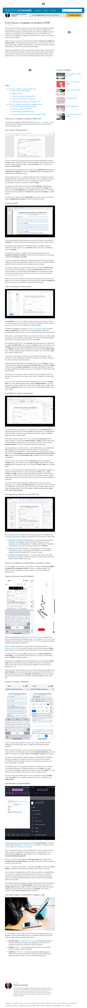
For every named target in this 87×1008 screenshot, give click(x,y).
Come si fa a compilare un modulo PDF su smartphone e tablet (25, 104)
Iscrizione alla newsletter (29, 1003)
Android (35, 639)
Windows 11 (39, 122)
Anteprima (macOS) (17, 93)
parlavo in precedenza (34, 637)
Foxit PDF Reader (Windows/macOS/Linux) (24, 99)
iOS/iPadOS (37, 641)
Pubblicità (42, 1003)
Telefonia (46, 10)
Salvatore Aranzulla (10, 24)
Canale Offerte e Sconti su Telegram (19, 15)
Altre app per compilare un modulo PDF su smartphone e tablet (29, 114)
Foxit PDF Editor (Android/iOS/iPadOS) (23, 111)
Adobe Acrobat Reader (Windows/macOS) (23, 96)
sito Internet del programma (34, 328)
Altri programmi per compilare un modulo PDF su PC (26, 101)
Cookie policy (64, 1003)
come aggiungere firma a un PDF (14, 275)
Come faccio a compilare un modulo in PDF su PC (22, 89)
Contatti (38, 1003)
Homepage (8, 1003)
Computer (38, 10)
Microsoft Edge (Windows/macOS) (21, 91)
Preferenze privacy (72, 1003)
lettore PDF (20, 321)
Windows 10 (47, 122)
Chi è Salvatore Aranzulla (17, 1003)
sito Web (25, 439)
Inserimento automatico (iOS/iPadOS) (22, 109)
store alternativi (47, 639)
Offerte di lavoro (49, 1003)
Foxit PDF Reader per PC (27, 845)
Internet (53, 10)
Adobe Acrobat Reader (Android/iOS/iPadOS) (24, 106)
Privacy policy (57, 1003)
